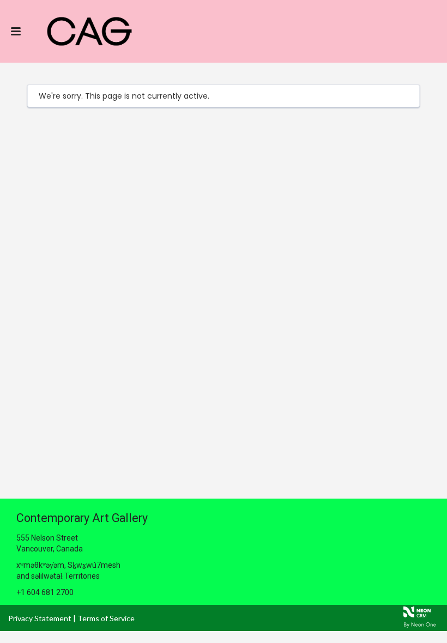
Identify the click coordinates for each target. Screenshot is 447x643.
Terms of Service (106, 618)
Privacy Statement (39, 618)
